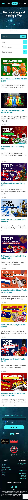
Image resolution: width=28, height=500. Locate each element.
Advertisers (4, 466)
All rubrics (4, 21)
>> (15, 405)
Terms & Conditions (6, 467)
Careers (3, 474)
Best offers (11, 21)
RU (21, 7)
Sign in (8, 3)
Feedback (3, 472)
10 (11, 405)
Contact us (4, 476)
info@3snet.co (23, 465)
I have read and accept (15, 421)
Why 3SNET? (23, 477)
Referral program (22, 473)
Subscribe (14, 427)
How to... (23, 21)
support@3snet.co (22, 470)
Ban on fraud (23, 475)
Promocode (18, 21)
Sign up (15, 3)
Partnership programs (6, 469)
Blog (2, 471)
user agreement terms (19, 421)
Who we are (4, 464)
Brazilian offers (23, 478)
